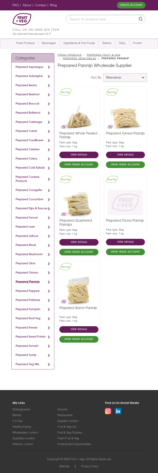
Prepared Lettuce (27, 236)
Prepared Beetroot (28, 94)
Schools (62, 409)
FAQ (15, 5)
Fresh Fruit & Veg (68, 438)
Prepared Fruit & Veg (103, 55)
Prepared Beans (26, 85)
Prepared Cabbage (29, 122)
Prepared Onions (27, 272)
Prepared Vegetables (79, 58)
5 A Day (18, 421)
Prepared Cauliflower (29, 140)
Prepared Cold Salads (30, 167)
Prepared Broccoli (27, 103)
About (27, 5)
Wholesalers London (25, 432)
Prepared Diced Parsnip (125, 220)
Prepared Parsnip (28, 281)
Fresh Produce (25, 43)
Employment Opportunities (74, 444)
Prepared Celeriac (28, 149)
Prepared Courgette (29, 190)
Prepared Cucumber (29, 199)
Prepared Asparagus (29, 67)
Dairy (122, 43)
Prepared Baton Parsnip (78, 308)
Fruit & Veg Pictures (69, 432)
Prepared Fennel (27, 217)
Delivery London (23, 444)
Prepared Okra (25, 263)
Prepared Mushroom (29, 254)
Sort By (96, 77)
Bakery (107, 43)
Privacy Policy (90, 466)
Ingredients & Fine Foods (79, 43)
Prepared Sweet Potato (31, 336)
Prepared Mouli (26, 245)
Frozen (137, 43)
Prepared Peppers (28, 291)
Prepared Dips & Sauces (31, 208)
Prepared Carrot (26, 131)
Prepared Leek (25, 227)
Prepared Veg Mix (27, 364)
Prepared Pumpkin (28, 309)
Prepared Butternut (28, 112)
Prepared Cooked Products (27, 179)
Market (17, 415)
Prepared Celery (26, 158)
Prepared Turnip (26, 355)
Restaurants (65, 415)
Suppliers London (24, 438)
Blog (53, 5)
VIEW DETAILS (79, 155)
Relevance (113, 77)
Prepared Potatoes (28, 300)
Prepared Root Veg (28, 318)
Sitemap (64, 466)
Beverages (49, 43)
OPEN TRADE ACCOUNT (78, 165)
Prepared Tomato (27, 346)
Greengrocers (21, 409)
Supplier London (67, 421)
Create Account (131, 5)
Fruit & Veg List (66, 426)
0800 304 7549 (47, 29)
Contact (40, 5)
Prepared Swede (27, 327)
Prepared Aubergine (29, 76)
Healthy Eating (22, 426)
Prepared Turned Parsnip (125, 133)
